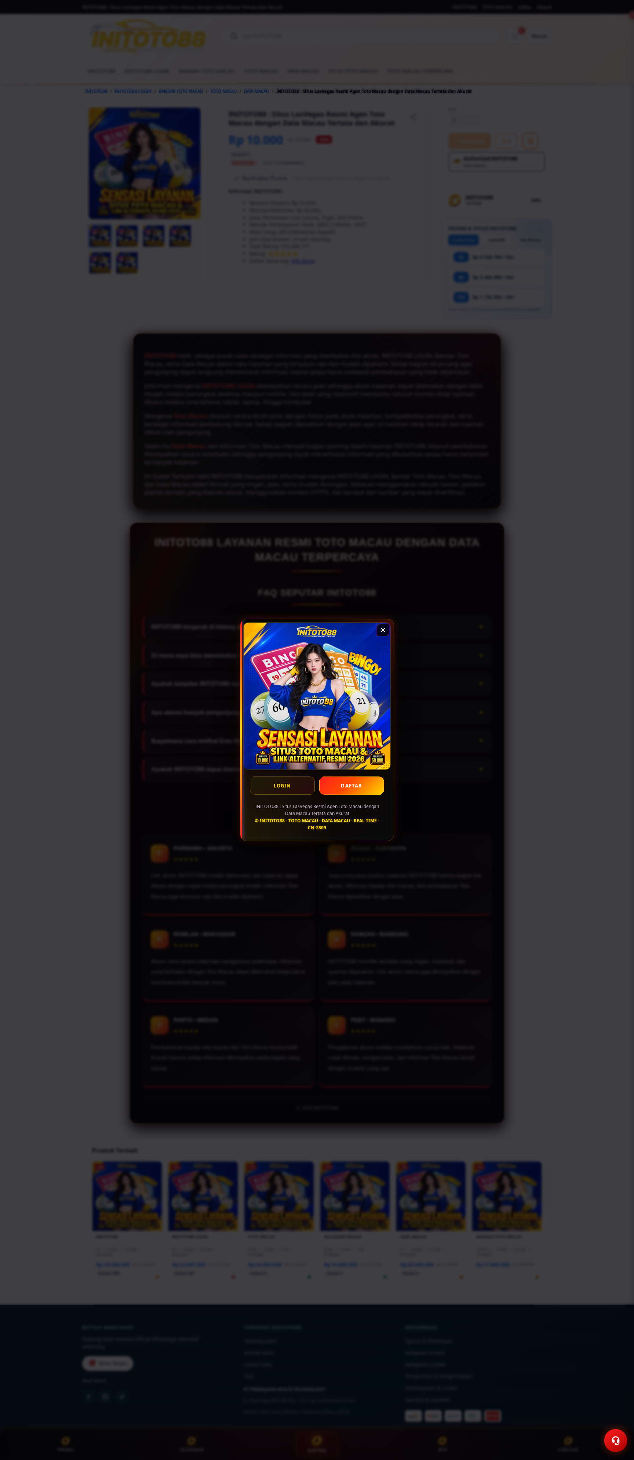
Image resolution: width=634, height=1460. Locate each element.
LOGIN (282, 785)
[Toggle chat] (615, 1440)
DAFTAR (351, 785)
